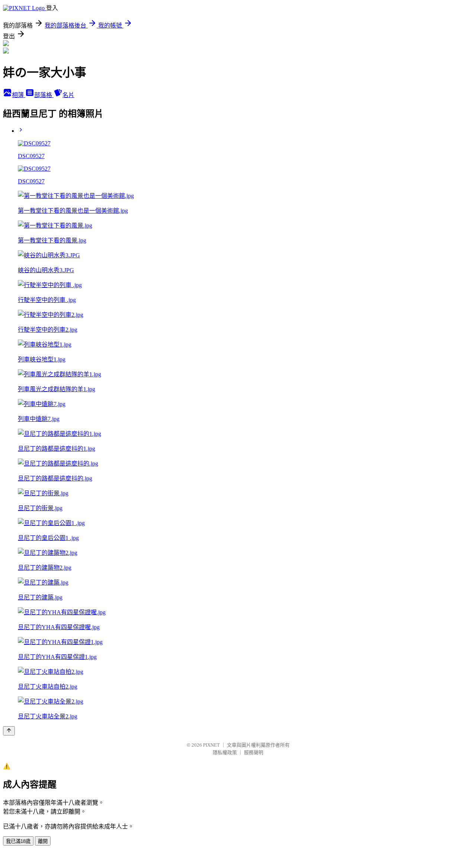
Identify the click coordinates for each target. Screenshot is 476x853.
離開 (43, 841)
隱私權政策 (225, 752)
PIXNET (211, 745)
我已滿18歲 (18, 841)
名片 (68, 95)
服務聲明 (253, 752)
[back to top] (9, 730)
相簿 (18, 95)
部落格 (44, 95)
